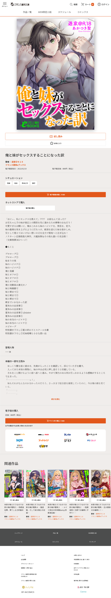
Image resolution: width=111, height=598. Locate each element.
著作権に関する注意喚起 (81, 580)
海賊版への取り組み (27, 568)
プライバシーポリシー (27, 564)
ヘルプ (23, 555)
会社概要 (23, 559)
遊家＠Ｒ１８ (17, 161)
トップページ (18, 533)
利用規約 (76, 564)
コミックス (82, 12)
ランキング (92, 542)
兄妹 (8, 183)
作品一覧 (27, 12)
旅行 (33, 183)
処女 (15, 183)
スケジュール (64, 12)
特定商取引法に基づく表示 (81, 559)
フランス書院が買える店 (28, 580)
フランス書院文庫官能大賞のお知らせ (29, 575)
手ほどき (25, 183)
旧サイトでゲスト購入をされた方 (81, 569)
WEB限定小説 (44, 12)
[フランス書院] (19, 4)
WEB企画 (76, 574)
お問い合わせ (78, 555)
